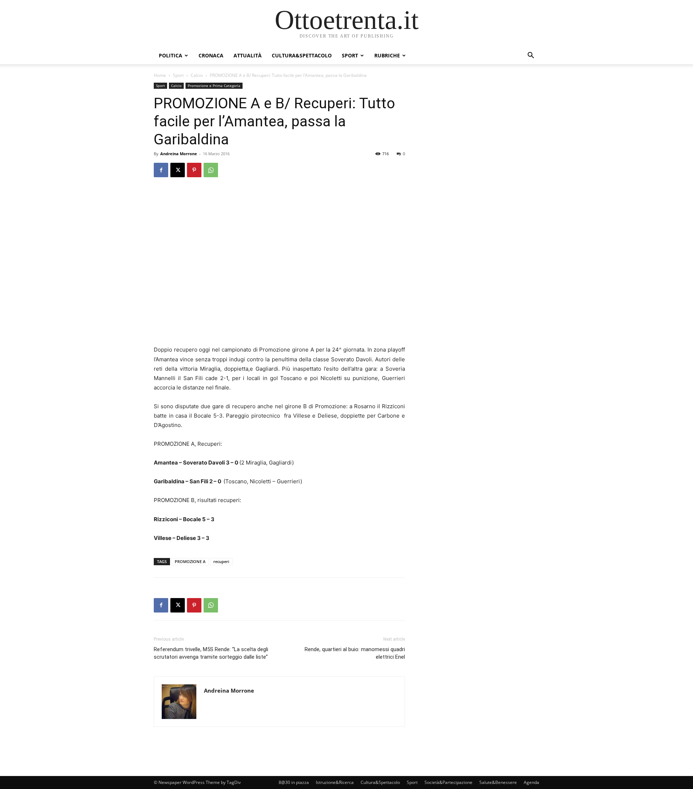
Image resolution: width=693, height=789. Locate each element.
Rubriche (387, 55)
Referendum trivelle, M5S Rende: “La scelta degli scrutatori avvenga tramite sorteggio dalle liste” (211, 653)
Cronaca (211, 55)
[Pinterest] (194, 170)
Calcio (197, 75)
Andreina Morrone (178, 153)
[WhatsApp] (211, 170)
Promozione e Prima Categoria (214, 85)
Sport (350, 55)
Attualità (248, 55)
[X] (177, 170)
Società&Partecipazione (448, 782)
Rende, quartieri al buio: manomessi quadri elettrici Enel (355, 653)
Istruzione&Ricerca (335, 782)
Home (160, 75)
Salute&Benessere (498, 782)
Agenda (531, 782)
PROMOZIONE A (190, 561)
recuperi (221, 561)
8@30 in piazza (294, 782)
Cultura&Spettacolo (302, 55)
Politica (170, 55)
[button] (530, 56)
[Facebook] (161, 170)
